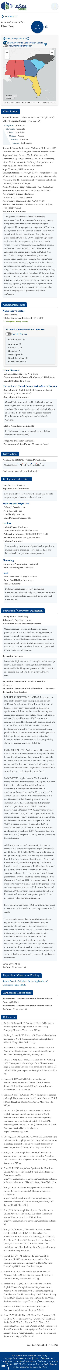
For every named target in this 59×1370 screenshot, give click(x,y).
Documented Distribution (20, 45)
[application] (29, 76)
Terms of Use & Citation (44, 1358)
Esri (54, 102)
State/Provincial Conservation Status (25, 42)
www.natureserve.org (37, 1355)
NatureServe (25, 1358)
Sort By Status (19, 333)
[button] (7, 52)
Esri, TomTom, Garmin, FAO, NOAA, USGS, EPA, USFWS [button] (23, 102)
